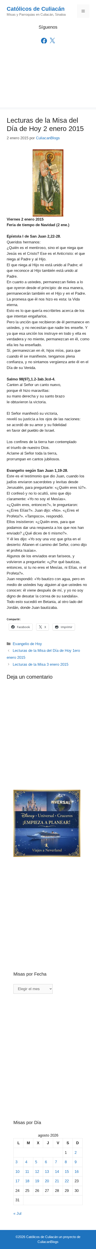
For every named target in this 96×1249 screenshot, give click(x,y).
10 (17, 1172)
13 (47, 1172)
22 (67, 1181)
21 (57, 1181)
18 (27, 1181)
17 (17, 1181)
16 (77, 1172)
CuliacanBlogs (48, 1242)
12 (37, 1172)
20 (47, 1181)
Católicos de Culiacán (36, 9)
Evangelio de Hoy (27, 644)
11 (27, 1172)
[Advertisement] (48, 82)
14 (57, 1172)
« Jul (17, 1213)
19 (37, 1181)
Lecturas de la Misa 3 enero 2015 (40, 664)
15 (67, 1172)
